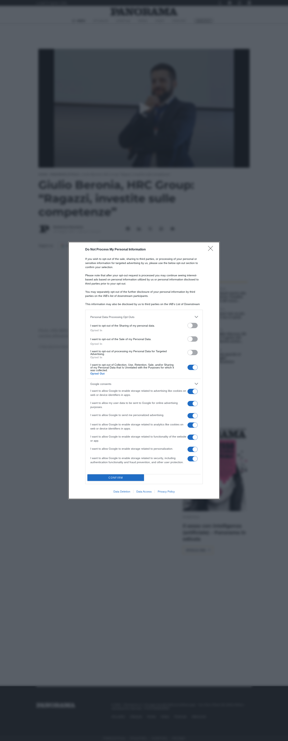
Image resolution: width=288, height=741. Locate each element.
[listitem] (144, 317)
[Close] (212, 249)
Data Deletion (121, 491)
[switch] (192, 325)
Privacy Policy (166, 491)
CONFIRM (116, 477)
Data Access (144, 491)
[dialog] (144, 370)
